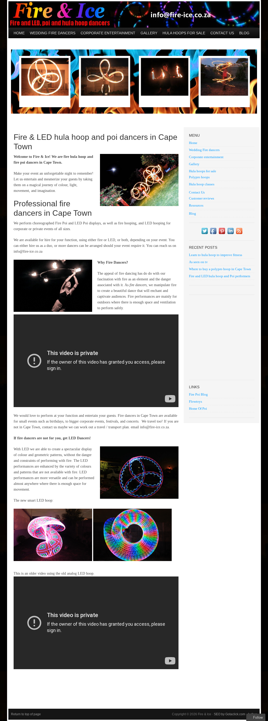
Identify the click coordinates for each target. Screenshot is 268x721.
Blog (244, 33)
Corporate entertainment (108, 33)
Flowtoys (195, 401)
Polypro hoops (199, 177)
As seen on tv (198, 262)
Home (19, 33)
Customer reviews (201, 198)
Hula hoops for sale (182, 31)
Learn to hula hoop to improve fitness (215, 255)
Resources (196, 205)
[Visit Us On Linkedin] (230, 234)
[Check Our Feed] (239, 234)
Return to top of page (26, 714)
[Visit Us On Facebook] (213, 234)
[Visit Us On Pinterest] (221, 234)
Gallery (149, 33)
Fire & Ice (134, 14)
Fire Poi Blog (198, 394)
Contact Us (221, 31)
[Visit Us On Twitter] (204, 234)
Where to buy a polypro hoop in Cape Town (220, 269)
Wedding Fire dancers (52, 33)
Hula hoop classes (201, 184)
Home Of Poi (198, 409)
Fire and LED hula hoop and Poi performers (219, 276)
